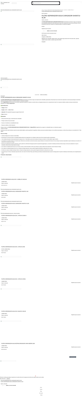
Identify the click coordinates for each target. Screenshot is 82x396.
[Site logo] (6, 3)
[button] (40, 187)
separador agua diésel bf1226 (56, 39)
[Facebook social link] (77, 0)
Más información (3, 378)
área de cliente (10, 137)
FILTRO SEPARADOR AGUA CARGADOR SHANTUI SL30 (16, 97)
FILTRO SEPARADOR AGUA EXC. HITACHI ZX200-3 (13, 215)
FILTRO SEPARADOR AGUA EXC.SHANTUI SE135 (13, 311)
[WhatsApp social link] (80, 0)
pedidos (20, 137)
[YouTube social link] (79, 0)
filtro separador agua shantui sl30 (63, 38)
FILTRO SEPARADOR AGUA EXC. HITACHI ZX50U (13, 279)
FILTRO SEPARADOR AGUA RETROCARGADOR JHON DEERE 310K (18, 343)
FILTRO (2, 249)
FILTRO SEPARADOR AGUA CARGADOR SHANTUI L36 (14, 191)
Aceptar (8, 378)
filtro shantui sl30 (72, 38)
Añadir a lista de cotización (11, 385)
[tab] (37, 94)
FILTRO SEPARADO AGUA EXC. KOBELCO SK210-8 (14, 179)
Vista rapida (80, 186)
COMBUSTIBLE (48, 36)
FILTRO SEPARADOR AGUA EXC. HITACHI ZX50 (13, 246)
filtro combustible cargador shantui (51, 38)
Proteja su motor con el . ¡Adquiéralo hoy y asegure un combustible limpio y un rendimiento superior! (31, 127)
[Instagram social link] (78, 0)
